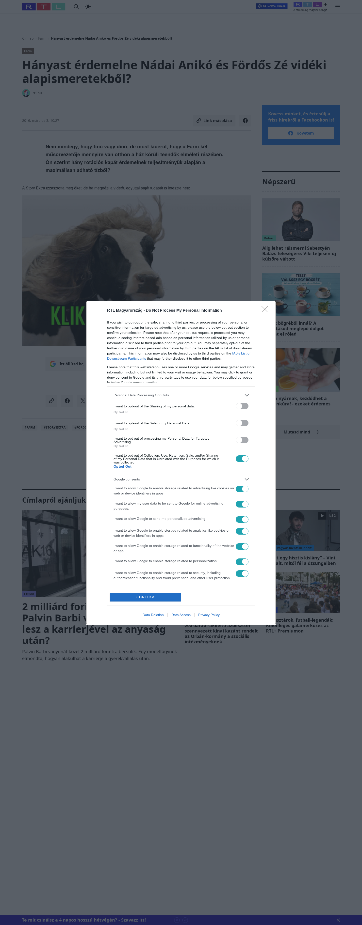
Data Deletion (153, 615)
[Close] (266, 310)
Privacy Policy (209, 615)
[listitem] (181, 395)
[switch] (242, 406)
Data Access (181, 615)
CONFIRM (145, 597)
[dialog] (181, 462)
